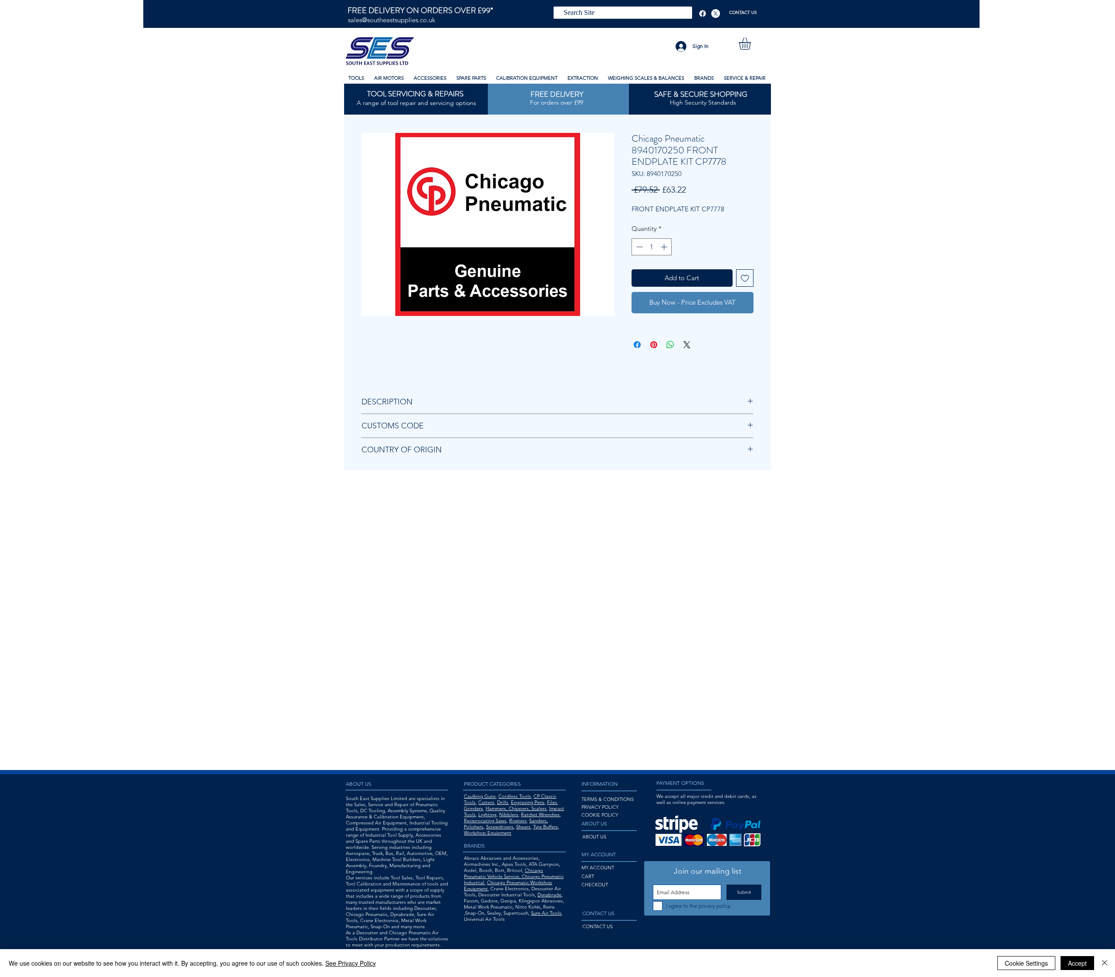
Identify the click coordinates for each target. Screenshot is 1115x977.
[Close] (1104, 963)
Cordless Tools (514, 796)
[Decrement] (639, 247)
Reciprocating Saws (485, 821)
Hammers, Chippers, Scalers (516, 808)
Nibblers (508, 814)
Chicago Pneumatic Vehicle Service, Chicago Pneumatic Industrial (514, 876)
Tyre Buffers (545, 827)
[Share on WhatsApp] (670, 344)
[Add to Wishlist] (745, 278)
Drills (502, 802)
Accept (1077, 963)
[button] (752, 43)
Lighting (487, 814)
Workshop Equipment (487, 833)
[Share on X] (687, 344)
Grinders (473, 808)
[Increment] (665, 247)
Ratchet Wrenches (540, 814)
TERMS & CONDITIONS (607, 799)
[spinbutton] (652, 247)
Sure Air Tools (546, 913)
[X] (715, 13)
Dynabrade (549, 895)
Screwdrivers (500, 827)
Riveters (518, 821)
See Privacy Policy (350, 963)
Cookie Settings (1026, 963)
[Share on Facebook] (637, 344)
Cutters (486, 802)
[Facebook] (702, 13)
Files (552, 802)
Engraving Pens (527, 802)
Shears (523, 827)
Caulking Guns (480, 796)
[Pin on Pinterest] (654, 344)
